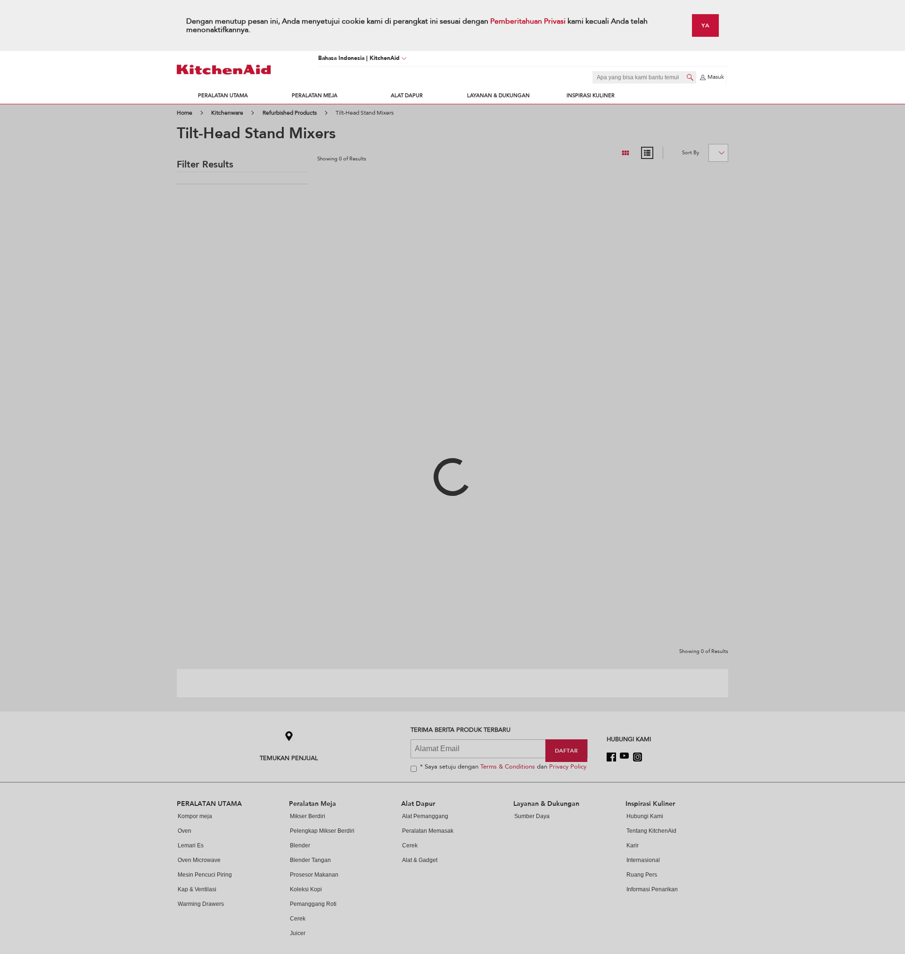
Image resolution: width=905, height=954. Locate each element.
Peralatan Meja (314, 95)
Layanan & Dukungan (498, 95)
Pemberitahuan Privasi (529, 21)
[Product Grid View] (625, 153)
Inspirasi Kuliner (591, 95)
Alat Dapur (407, 95)
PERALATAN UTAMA (223, 95)
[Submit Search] (690, 77)
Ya (705, 25)
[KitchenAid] (224, 69)
